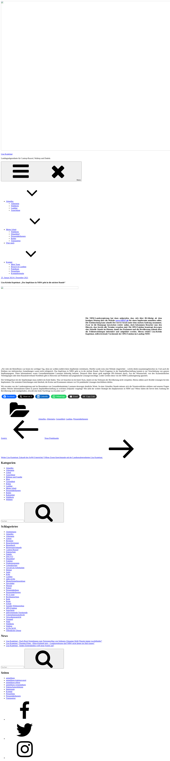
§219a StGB (11, 628)
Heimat (9, 570)
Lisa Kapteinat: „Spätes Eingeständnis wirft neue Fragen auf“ (30, 646)
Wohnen (9, 499)
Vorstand (9, 619)
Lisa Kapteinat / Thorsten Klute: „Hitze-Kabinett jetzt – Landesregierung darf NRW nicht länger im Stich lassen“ (50, 643)
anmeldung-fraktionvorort (16, 680)
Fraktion (9, 561)
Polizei (8, 588)
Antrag (8, 538)
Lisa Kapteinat (6, 154)
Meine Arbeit (11, 229)
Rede (8, 599)
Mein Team (15, 264)
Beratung (9, 541)
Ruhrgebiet (10, 495)
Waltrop (9, 626)
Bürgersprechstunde (14, 547)
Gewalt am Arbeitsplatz (15, 568)
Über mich (10, 243)
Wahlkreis (15, 206)
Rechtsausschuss (12, 597)
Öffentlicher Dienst (13, 630)
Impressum (10, 689)
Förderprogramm (12, 563)
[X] (24, 739)
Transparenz (16, 241)
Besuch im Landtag (18, 267)
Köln (8, 574)
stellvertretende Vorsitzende (17, 612)
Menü (79, 180)
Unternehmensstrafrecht (15, 615)
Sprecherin (10, 610)
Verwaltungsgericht (13, 617)
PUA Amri (10, 595)
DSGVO (9, 556)
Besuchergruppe (12, 543)
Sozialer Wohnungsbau (15, 606)
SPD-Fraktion (11, 608)
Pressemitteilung (12, 590)
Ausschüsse (15, 210)
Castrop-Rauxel (12, 550)
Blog (8, 479)
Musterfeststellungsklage (15, 581)
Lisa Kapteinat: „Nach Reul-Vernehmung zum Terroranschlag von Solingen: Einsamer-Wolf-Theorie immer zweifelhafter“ (54, 641)
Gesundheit (60, 419)
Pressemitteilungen (18, 236)
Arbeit (8, 472)
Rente (8, 601)
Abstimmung (11, 532)
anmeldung (10, 678)
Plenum (9, 586)
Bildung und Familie (14, 477)
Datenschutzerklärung (14, 687)
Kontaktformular (17, 273)
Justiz (8, 572)
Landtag (14, 208)
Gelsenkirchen (11, 565)
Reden (13, 238)
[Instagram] (24, 758)
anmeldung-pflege (13, 682)
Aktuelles (9, 201)
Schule (8, 604)
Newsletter (10, 583)
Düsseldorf (15, 234)
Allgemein (15, 204)
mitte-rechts (10, 579)
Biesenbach (10, 545)
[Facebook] (24, 719)
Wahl (8, 621)
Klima (8, 484)
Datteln (9, 554)
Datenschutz (11, 552)
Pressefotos (15, 271)
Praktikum (15, 269)
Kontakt (9, 262)
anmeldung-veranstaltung (16, 685)
